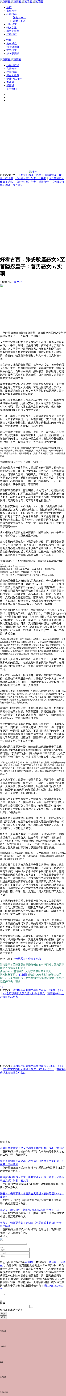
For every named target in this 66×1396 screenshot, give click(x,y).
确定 (3, 1317)
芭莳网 (53, 1262)
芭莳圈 (23, 974)
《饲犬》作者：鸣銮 (29, 175)
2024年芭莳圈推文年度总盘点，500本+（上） (38, 990)
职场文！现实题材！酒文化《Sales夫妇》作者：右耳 (29, 1209)
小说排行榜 (12, 65)
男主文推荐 (12, 75)
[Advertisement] (33, 137)
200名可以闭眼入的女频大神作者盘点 (24, 993)
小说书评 (17, 282)
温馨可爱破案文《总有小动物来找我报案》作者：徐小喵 (32, 1148)
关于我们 (11, 88)
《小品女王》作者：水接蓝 (30, 178)
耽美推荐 (11, 72)
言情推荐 (11, 68)
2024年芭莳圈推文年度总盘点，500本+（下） (28, 1069)
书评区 (10, 82)
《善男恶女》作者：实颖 (27, 958)
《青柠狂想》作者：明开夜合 (32, 181)
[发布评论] (1, 1247)
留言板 (10, 85)
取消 (3, 1313)
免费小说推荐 (14, 78)
